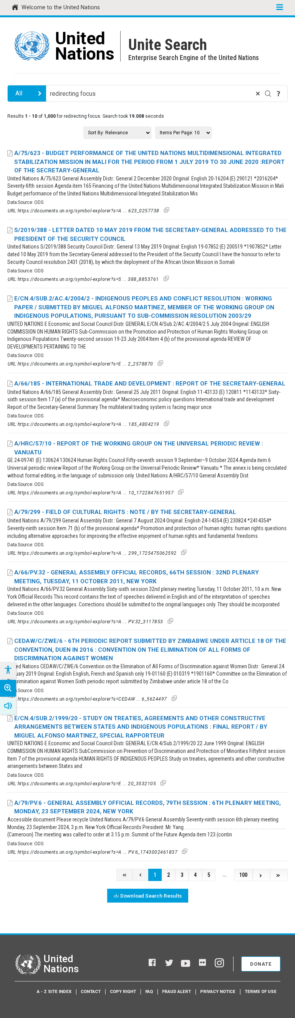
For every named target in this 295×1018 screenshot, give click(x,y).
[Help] (278, 93)
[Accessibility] (7, 670)
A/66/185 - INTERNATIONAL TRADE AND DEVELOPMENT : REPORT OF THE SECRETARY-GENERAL (149, 383)
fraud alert (176, 991)
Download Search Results (151, 896)
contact (91, 991)
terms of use (261, 991)
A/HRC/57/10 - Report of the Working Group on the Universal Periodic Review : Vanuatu (138, 448)
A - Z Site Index (54, 991)
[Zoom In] (8, 688)
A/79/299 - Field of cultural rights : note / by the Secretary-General (125, 512)
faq (149, 991)
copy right (123, 991)
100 (243, 875)
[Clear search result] (258, 93)
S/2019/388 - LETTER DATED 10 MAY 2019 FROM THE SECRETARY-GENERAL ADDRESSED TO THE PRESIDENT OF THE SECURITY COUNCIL (150, 234)
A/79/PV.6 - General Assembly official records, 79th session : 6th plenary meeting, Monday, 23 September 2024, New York (147, 807)
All (18, 93)
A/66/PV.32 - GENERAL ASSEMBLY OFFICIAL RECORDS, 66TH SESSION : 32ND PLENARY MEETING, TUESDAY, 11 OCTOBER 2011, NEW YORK (136, 577)
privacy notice (217, 991)
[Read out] (8, 706)
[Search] (268, 93)
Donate (261, 964)
